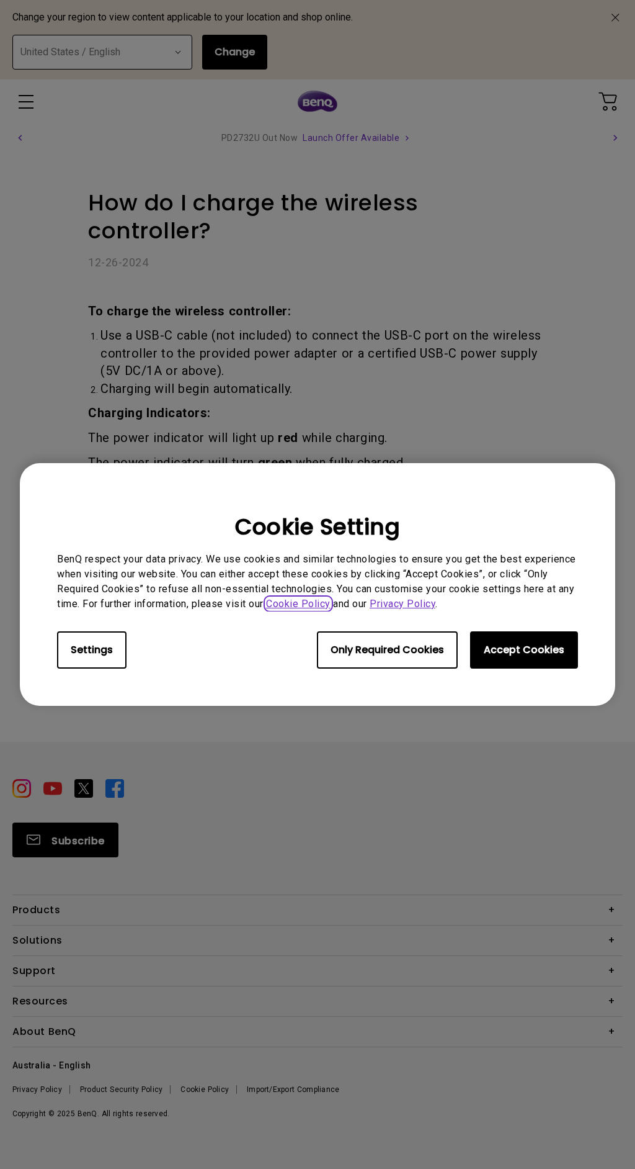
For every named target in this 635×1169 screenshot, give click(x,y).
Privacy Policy (402, 604)
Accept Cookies (524, 650)
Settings (92, 650)
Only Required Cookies (387, 650)
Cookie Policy (298, 604)
